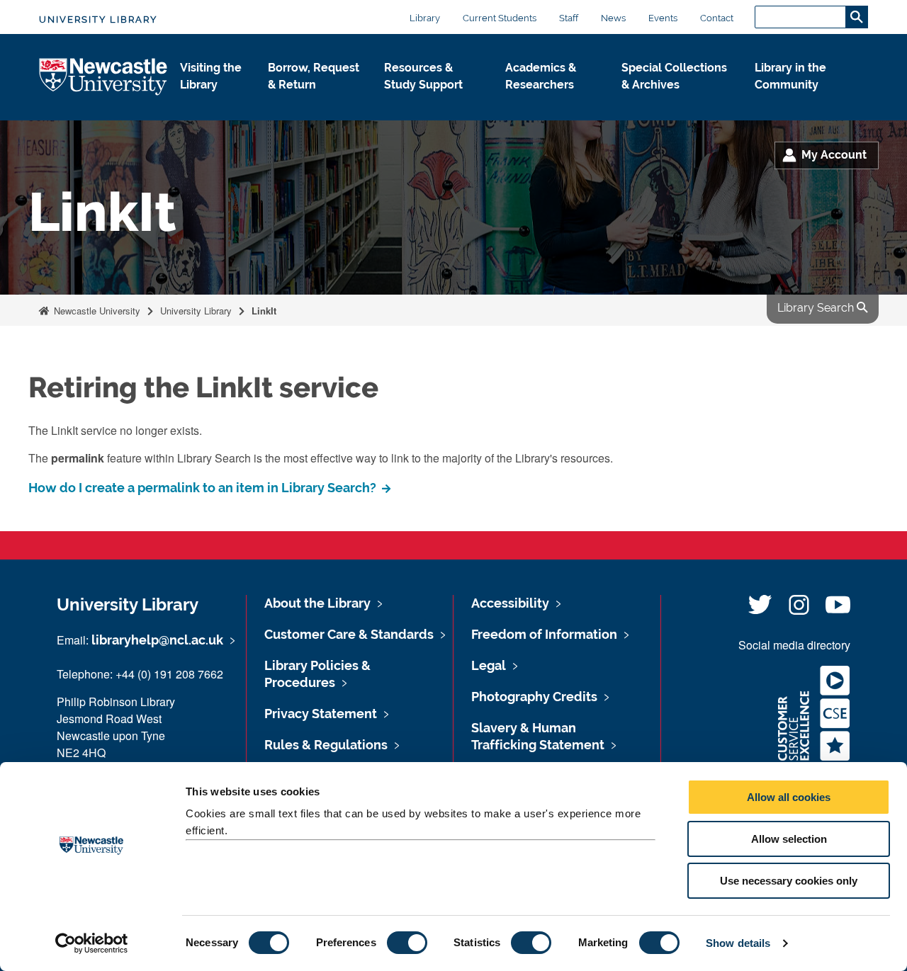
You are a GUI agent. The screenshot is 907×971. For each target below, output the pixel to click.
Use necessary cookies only (788, 881)
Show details (738, 943)
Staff (568, 18)
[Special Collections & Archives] (676, 100)
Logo (104, 77)
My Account (834, 154)
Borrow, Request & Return (313, 76)
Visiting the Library (211, 76)
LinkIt (264, 310)
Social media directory (794, 645)
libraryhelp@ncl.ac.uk (157, 639)
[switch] (407, 942)
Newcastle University (95, 310)
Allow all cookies (788, 797)
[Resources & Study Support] (433, 100)
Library (425, 18)
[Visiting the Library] (212, 100)
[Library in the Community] (800, 100)
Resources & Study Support (423, 76)
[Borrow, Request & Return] (314, 100)
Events (662, 18)
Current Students (499, 18)
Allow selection (789, 839)
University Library (98, 19)
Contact (716, 18)
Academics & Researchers (540, 76)
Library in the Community (790, 76)
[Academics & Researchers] (552, 100)
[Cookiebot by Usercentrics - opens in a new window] (92, 943)
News (613, 18)
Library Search (817, 307)
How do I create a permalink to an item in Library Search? (203, 487)
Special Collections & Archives (674, 76)
